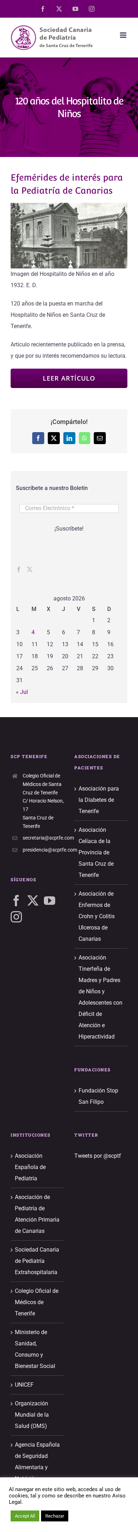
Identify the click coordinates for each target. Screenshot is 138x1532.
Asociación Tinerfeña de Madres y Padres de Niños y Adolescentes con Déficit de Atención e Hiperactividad (100, 997)
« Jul (22, 692)
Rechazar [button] (54, 1516)
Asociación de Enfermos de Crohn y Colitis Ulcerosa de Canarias (97, 916)
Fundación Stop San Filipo (98, 1096)
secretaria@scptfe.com (43, 838)
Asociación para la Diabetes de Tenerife (99, 800)
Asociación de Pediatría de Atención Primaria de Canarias (37, 1214)
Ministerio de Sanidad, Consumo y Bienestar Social (35, 1349)
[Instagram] (16, 916)
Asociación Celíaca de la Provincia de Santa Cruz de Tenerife (96, 852)
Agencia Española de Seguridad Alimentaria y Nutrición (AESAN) (37, 1467)
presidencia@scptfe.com (43, 850)
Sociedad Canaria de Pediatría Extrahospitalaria (37, 1261)
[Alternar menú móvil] (123, 35)
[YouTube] (49, 900)
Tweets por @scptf (97, 1155)
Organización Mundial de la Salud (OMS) (32, 1414)
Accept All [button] (25, 1516)
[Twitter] (30, 569)
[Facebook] (19, 569)
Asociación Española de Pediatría (30, 1167)
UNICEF (24, 1384)
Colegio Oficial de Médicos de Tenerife (36, 1302)
